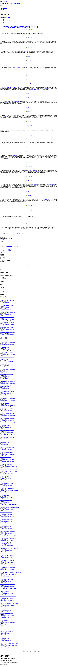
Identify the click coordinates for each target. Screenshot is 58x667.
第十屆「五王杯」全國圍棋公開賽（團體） (9, 471)
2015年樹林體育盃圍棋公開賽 (6, 550)
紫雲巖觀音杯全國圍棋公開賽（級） (7, 332)
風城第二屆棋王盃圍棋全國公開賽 (7, 516)
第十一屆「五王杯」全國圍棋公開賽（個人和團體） (10, 572)
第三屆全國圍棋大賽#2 (5, 620)
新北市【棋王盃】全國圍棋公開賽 (7, 408)
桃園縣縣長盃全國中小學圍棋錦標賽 (7, 405)
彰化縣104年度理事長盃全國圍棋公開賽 (8, 538)
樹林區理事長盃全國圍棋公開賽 (6, 327)
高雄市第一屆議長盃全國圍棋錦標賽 (7, 584)
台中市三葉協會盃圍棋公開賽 (6, 492)
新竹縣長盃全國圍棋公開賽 (5, 309)
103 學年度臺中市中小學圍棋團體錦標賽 (8, 504)
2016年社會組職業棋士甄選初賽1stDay (8, 593)
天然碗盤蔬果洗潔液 (16, 101)
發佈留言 (2, 261)
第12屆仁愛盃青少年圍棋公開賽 (6, 374)
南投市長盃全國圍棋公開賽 (5, 576)
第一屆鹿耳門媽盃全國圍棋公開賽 (7, 317)
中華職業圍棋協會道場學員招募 (6, 497)
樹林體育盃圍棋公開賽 (5, 442)
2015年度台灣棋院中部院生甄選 (6, 449)
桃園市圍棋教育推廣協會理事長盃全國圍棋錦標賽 (10, 507)
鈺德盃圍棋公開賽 (4, 359)
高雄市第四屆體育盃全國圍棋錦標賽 (7, 418)
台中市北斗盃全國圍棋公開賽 (6, 464)
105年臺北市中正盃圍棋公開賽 (6, 631)
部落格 (4, 20)
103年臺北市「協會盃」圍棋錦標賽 (7, 413)
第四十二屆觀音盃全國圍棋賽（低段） (8, 437)
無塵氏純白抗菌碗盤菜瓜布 (6, 87)
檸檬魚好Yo (5, 9)
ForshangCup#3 (3, 628)
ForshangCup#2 (3, 626)
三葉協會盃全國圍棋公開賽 (5, 376)
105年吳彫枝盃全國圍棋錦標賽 (6, 613)
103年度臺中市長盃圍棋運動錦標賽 (7, 447)
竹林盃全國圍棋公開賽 (5, 347)
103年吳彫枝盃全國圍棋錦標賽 (6, 432)
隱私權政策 (35, 651)
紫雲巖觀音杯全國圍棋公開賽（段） (7, 329)
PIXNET (20, 651)
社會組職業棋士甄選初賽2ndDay (6, 521)
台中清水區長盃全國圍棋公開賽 (6, 305)
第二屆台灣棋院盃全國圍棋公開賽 (7, 569)
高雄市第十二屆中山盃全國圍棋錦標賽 (8, 588)
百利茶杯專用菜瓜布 (4, 116)
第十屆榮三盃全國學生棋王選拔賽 (7, 560)
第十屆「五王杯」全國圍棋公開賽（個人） (9, 469)
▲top (1, 252)
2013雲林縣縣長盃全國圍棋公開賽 (7, 324)
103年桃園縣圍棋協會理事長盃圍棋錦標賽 (8, 466)
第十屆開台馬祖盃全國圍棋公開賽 (7, 524)
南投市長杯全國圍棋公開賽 (5, 364)
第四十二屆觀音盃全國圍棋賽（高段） (8, 434)
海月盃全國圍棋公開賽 (5, 302)
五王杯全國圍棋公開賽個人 (5, 638)
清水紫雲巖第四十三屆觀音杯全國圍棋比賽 (9, 548)
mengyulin (2, 239)
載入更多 (2, 254)
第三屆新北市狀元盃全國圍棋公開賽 (7, 454)
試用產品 (9, 250)
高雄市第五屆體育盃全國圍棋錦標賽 (7, 531)
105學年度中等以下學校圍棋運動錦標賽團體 (9, 643)
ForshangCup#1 (3, 624)
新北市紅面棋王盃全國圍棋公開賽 (7, 430)
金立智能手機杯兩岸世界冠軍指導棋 (7, 415)
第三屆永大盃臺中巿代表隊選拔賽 (7, 600)
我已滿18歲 (3, 664)
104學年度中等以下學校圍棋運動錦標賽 (8, 574)
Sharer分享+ (16, 233)
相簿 (4, 19)
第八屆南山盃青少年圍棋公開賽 (6, 366)
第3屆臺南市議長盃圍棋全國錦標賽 (7, 361)
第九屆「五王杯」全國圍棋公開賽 (7, 352)
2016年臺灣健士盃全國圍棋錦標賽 (7, 598)
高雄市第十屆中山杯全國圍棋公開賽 (7, 398)
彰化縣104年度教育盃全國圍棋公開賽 (7, 488)
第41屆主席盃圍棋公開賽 (5, 476)
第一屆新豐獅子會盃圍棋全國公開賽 (7, 354)
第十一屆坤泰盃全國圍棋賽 (5, 393)
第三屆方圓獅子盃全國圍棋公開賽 (7, 319)
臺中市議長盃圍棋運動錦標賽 (6, 512)
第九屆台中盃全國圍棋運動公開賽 (7, 344)
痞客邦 (8, 246)
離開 (6, 664)
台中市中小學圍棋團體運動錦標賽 (7, 586)
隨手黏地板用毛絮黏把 (15, 155)
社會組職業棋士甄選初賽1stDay (6, 519)
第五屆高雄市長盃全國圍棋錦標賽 (7, 555)
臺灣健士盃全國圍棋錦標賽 (5, 526)
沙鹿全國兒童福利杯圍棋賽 (5, 337)
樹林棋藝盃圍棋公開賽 (5, 388)
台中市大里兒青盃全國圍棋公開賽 (7, 322)
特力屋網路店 (11, 233)
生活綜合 (10, 17)
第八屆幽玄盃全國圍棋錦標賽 (6, 514)
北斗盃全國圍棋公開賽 (5, 349)
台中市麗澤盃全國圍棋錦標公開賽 (7, 391)
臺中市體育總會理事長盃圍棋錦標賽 (7, 312)
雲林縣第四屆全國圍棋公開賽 (6, 533)
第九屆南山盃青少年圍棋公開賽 (6, 483)
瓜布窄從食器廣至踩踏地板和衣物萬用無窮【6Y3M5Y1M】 (21, 27)
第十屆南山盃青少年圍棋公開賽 (6, 579)
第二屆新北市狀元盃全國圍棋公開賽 (7, 342)
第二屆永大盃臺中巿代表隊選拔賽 (7, 420)
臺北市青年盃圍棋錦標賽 (5, 378)
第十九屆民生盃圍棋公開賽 (5, 610)
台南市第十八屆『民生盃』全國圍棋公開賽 (9, 535)
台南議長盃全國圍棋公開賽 (5, 591)
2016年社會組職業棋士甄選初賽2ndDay (8, 596)
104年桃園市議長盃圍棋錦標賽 (6, 553)
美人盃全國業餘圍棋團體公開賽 (6, 473)
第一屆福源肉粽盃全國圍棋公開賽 (7, 615)
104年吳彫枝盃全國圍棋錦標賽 (6, 545)
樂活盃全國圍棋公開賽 (5, 440)
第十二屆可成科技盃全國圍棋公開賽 (7, 369)
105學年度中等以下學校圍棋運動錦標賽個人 (9, 645)
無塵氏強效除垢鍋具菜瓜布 (16, 87)
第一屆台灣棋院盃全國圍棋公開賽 (7, 357)
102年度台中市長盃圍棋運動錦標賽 (7, 334)
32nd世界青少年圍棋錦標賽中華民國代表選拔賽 (9, 490)
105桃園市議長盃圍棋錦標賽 (6, 608)
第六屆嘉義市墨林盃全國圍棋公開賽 (7, 567)
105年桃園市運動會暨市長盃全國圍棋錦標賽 (9, 603)
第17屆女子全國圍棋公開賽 (5, 543)
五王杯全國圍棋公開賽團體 (5, 640)
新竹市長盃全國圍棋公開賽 (5, 457)
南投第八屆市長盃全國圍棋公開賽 (7, 300)
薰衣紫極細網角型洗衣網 (49, 199)
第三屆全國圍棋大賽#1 (5, 617)
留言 (11, 246)
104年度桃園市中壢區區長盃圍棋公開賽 (8, 509)
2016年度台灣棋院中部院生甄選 (6, 557)
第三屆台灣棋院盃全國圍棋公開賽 (7, 605)
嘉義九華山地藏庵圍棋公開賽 (6, 485)
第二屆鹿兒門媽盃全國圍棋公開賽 (7, 459)
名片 (4, 22)
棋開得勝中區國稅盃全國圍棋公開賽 (7, 383)
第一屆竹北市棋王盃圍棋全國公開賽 (7, 422)
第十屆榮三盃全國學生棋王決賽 (6, 562)
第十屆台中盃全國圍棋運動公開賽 (7, 461)
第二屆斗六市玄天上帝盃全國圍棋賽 (7, 400)
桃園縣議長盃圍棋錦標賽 (5, 386)
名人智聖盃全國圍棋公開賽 (5, 502)
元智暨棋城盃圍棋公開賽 (5, 444)
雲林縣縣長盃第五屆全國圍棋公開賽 (7, 622)
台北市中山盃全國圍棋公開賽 (6, 500)
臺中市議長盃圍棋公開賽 (5, 307)
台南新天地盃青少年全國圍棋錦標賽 (7, 381)
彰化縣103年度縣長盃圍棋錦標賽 (7, 452)
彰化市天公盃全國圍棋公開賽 (6, 314)
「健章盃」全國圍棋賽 (5, 403)
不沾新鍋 (7, 41)
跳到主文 (2, 11)
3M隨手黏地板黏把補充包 (36, 171)
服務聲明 (39, 651)
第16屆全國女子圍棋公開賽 (5, 425)
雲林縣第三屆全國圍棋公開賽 (6, 427)
